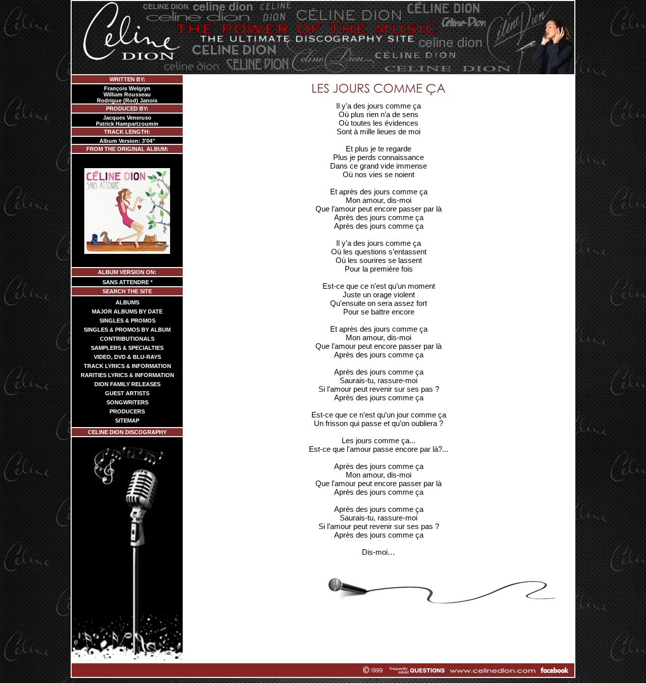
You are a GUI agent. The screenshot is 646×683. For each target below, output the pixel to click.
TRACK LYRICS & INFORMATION (127, 366)
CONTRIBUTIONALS (127, 339)
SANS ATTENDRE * (127, 282)
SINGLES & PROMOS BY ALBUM (127, 330)
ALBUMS (127, 302)
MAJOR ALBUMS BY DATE (127, 311)
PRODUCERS (127, 411)
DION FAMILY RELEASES (127, 384)
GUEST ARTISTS (127, 393)
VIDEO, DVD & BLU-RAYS (127, 357)
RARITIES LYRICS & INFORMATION (127, 375)
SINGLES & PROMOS (127, 321)
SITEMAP (127, 420)
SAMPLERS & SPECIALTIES (127, 348)
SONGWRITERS (127, 402)
